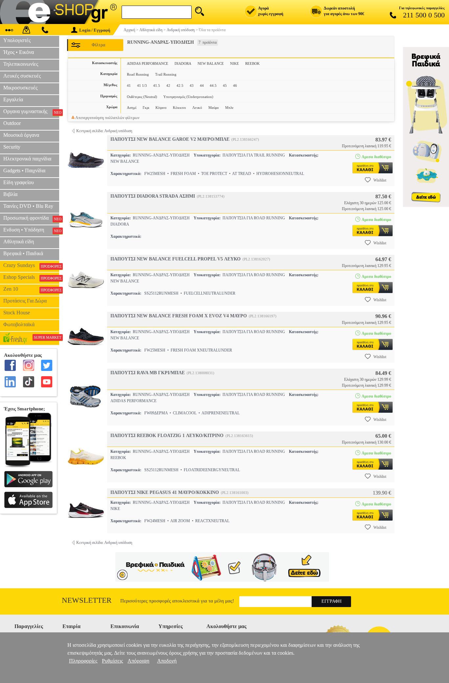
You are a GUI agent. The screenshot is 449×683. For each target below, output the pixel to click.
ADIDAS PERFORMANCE (147, 63)
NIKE (234, 63)
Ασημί (131, 108)
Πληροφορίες (83, 661)
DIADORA (183, 63)
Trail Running (166, 74)
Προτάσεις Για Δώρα (25, 301)
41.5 (156, 85)
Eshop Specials (31, 277)
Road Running (138, 74)
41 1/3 (142, 85)
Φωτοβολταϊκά (19, 324)
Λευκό (197, 108)
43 (192, 85)
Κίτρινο (161, 108)
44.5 (213, 85)
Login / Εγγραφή (94, 30)
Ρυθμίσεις (112, 661)
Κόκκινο (179, 108)
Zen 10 (31, 289)
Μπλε (229, 108)
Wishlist (379, 180)
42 (168, 85)
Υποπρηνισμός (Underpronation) (188, 97)
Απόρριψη (138, 661)
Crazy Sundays (31, 265)
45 (225, 85)
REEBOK (252, 63)
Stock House (16, 312)
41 (129, 85)
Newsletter (86, 600)
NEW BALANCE (211, 63)
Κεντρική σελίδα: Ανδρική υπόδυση (104, 131)
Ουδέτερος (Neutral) (142, 97)
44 (202, 85)
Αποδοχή (167, 661)
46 (235, 85)
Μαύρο (213, 108)
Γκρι (146, 108)
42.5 (180, 85)
